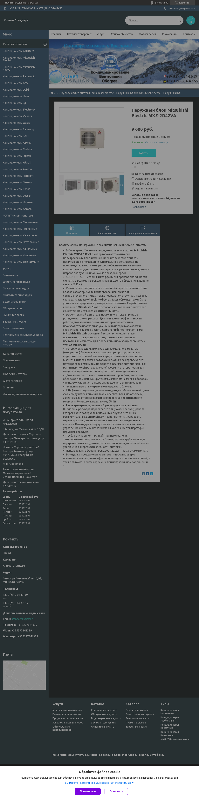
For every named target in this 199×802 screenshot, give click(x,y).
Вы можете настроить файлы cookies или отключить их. (98, 782)
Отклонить (116, 791)
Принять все (88, 791)
